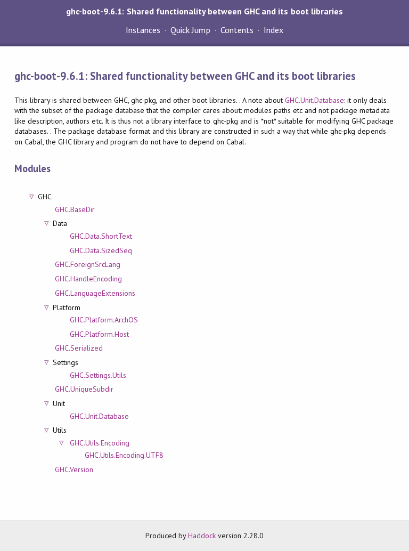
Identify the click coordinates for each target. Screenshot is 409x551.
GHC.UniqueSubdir (84, 389)
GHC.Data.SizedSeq (101, 250)
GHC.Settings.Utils (98, 375)
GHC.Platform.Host (99, 334)
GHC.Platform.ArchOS (104, 320)
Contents (236, 30)
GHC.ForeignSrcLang (87, 264)
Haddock (202, 535)
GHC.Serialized (79, 348)
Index (273, 30)
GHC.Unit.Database (314, 100)
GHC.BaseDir (75, 209)
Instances (143, 30)
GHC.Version (74, 469)
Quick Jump (190, 30)
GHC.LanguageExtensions (95, 293)
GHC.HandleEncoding (88, 278)
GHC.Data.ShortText (101, 236)
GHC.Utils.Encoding (99, 443)
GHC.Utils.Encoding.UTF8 (124, 455)
